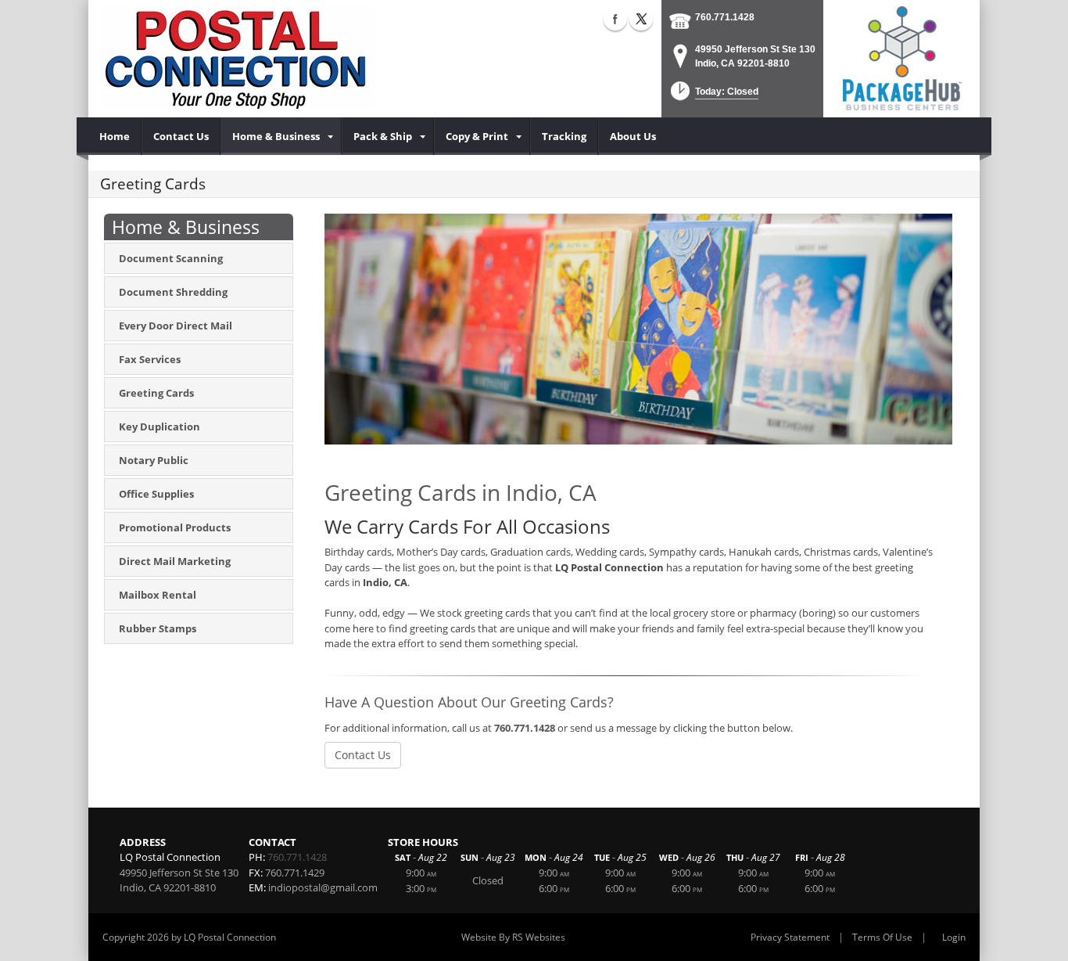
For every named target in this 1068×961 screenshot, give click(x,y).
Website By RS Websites (513, 937)
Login (954, 937)
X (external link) (641, 19)
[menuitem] (115, 136)
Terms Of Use (882, 937)
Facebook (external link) (615, 19)
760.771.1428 (724, 17)
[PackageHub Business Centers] (901, 57)
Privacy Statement (790, 937)
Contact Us (363, 754)
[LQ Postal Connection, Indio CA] (237, 59)
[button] (713, 96)
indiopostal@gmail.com (323, 887)
